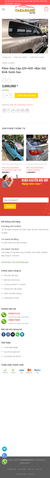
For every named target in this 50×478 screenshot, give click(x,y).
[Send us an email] (13, 334)
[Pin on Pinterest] (23, 110)
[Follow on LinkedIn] (22, 334)
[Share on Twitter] (13, 110)
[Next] (48, 156)
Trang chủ (6, 57)
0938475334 (14, 313)
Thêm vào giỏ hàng (26, 95)
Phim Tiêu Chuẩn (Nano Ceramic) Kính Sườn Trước (11, 169)
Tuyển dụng (21, 474)
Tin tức (39, 469)
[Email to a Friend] (18, 110)
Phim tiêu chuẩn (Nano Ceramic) (21, 105)
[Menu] (3, 9)
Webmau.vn (25, 463)
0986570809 (14, 320)
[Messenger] (4, 448)
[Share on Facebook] (9, 110)
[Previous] (2, 156)
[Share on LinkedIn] (27, 110)
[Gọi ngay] (4, 461)
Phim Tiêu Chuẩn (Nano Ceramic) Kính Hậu (34, 169)
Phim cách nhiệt (21, 57)
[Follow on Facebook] (3, 334)
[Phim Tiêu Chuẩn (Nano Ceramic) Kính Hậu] (37, 148)
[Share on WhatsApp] (4, 110)
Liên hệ (31, 474)
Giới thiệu (22, 469)
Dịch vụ (31, 469)
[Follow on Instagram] (8, 334)
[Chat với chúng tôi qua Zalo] (4, 455)
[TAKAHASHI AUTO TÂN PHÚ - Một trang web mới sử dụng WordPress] (25, 9)
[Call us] (17, 334)
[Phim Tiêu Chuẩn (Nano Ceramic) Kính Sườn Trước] (13, 148)
